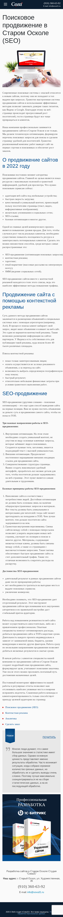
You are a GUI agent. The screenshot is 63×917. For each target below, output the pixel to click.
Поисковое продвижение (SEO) (21, 707)
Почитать (49, 737)
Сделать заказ (12, 724)
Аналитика (11, 718)
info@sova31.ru (35, 892)
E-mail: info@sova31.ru (52, 6)
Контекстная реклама (16, 713)
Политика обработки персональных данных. (37, 913)
